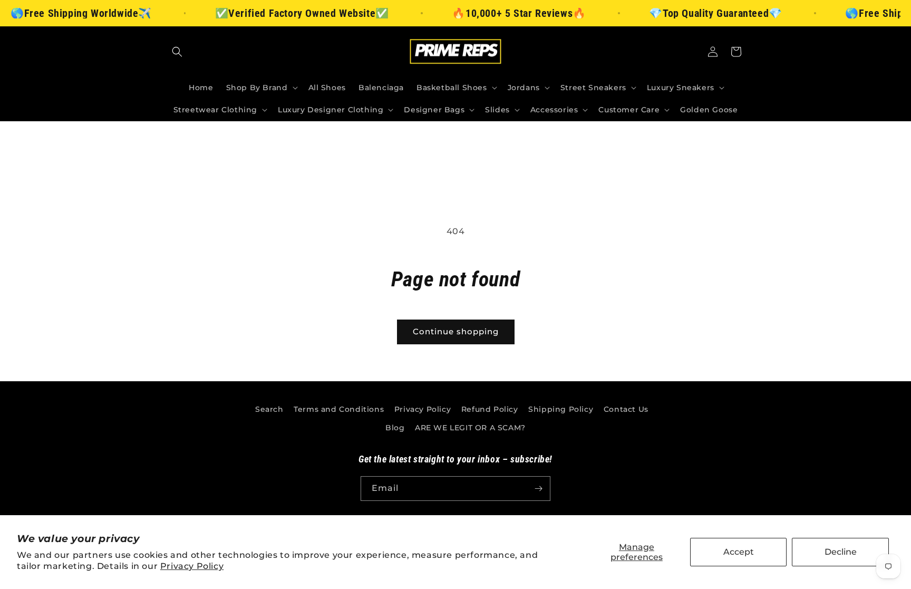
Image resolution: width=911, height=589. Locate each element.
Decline (841, 552)
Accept (738, 552)
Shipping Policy (560, 409)
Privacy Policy (192, 566)
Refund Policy (489, 409)
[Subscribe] (538, 488)
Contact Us (626, 409)
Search (269, 409)
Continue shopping (456, 331)
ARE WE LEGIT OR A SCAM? (470, 427)
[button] (177, 51)
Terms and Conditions (339, 409)
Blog (394, 427)
